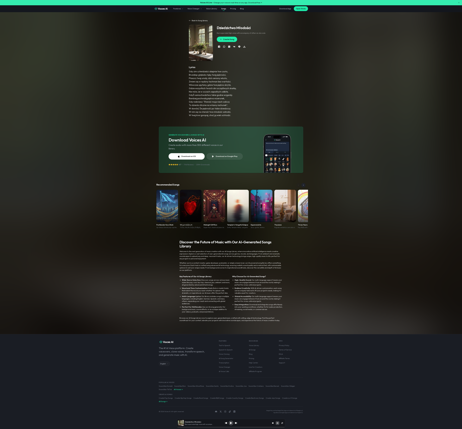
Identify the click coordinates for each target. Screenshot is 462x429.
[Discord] (216, 412)
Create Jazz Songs (273, 398)
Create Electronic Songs (254, 398)
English (163, 364)
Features (177, 8)
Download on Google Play (226, 156)
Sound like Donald (165, 386)
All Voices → (178, 389)
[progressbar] (231, 427)
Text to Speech (224, 345)
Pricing (233, 8)
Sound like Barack (272, 386)
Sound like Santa (212, 386)
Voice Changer (193, 8)
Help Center (253, 363)
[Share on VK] (234, 46)
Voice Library (211, 8)
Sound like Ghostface (196, 386)
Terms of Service (285, 350)
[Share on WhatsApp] (224, 46)
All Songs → (163, 401)
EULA (281, 354)
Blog (242, 8)
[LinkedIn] (234, 412)
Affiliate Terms (284, 358)
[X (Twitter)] (221, 412)
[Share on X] (229, 46)
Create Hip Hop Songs (183, 398)
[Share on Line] (239, 46)
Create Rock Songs (200, 398)
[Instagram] (225, 412)
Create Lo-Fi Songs (289, 398)
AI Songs (252, 350)
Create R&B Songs (217, 398)
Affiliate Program (255, 371)
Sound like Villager (288, 386)
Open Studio (301, 9)
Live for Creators (255, 367)
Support (282, 363)
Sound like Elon (180, 386)
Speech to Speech (226, 350)
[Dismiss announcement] (459, 2)
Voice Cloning (224, 354)
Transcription (224, 363)
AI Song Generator (226, 358)
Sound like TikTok (165, 389)
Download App (285, 9)
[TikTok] (230, 412)
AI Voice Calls (224, 371)
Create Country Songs (234, 398)
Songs (223, 8)
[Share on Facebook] (219, 46)
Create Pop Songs (166, 398)
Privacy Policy (284, 345)
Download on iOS (188, 156)
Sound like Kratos (227, 386)
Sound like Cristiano (256, 386)
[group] (231, 427)
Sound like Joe (241, 386)
